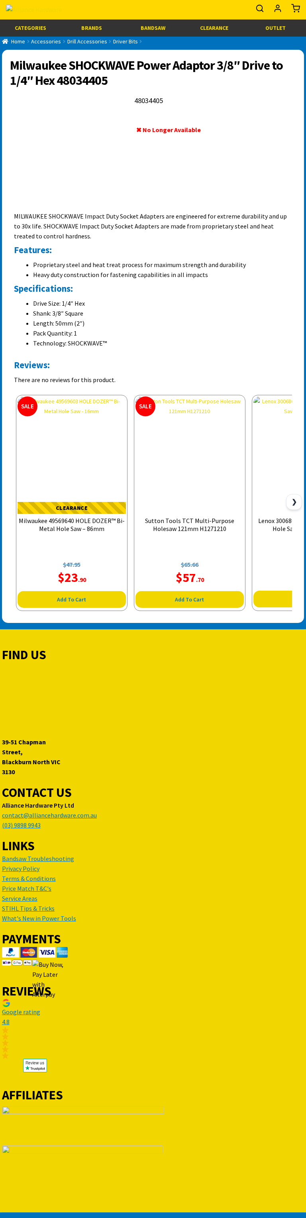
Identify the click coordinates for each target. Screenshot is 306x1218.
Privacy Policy (20, 869)
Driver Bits (125, 41)
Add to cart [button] (71, 599)
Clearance (214, 27)
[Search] (260, 10)
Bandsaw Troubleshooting (38, 859)
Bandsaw (153, 27)
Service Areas (19, 898)
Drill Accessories (87, 41)
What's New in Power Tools (39, 918)
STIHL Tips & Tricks (28, 908)
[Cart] (293, 10)
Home (18, 41)
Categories (30, 27)
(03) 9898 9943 (21, 825)
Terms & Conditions (29, 878)
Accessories (46, 41)
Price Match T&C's (26, 888)
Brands (91, 27)
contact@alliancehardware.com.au (49, 815)
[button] (35, 1029)
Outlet (275, 27)
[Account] (278, 10)
